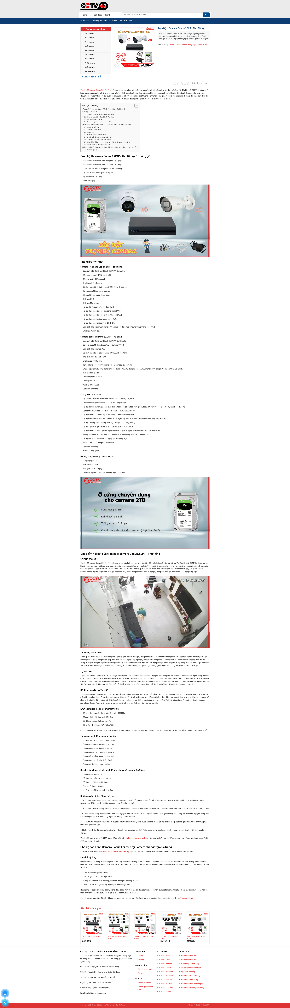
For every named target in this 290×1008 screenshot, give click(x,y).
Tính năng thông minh (94, 129)
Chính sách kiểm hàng (189, 980)
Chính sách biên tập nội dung (192, 988)
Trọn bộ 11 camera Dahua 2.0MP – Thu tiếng (98, 90)
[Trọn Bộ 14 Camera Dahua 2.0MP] (92, 923)
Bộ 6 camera (89, 50)
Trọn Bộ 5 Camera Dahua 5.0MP (143, 938)
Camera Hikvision (166, 972)
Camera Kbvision (166, 976)
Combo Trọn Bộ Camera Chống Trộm (104, 21)
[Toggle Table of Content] (135, 106)
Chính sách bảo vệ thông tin (192, 984)
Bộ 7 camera (89, 55)
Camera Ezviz (164, 960)
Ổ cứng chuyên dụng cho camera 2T (99, 122)
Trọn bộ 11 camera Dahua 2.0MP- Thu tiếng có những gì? (104, 109)
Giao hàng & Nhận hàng (190, 964)
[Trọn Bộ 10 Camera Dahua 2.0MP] (171, 923)
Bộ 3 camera (89, 38)
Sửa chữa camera (144, 983)
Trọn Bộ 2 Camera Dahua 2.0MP (196, 938)
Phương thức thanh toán (191, 968)
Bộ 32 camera (90, 71)
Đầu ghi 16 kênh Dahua (94, 119)
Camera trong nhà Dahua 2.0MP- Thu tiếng (100, 114)
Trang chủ (86, 15)
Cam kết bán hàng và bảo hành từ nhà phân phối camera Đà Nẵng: (108, 142)
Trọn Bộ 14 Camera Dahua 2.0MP (91, 938)
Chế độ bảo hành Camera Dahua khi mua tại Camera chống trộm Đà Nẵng (110, 147)
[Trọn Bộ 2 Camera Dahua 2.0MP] (197, 923)
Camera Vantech (165, 980)
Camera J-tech (165, 992)
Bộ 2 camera (89, 34)
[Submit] (206, 14)
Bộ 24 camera (90, 67)
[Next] (209, 928)
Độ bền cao (90, 132)
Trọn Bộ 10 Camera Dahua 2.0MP (170, 938)
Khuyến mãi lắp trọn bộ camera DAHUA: (99, 137)
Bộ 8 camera (89, 59)
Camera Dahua (165, 968)
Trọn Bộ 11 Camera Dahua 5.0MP (117, 938)
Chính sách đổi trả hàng (190, 976)
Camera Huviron (165, 984)
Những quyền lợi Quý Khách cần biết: (98, 144)
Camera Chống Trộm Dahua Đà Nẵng (194, 45)
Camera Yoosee (165, 964)
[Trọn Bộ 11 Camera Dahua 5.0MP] (118, 923)
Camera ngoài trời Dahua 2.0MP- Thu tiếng (100, 117)
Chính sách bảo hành (189, 960)
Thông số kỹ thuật (90, 112)
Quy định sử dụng (188, 972)
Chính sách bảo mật (189, 956)
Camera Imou (164, 956)
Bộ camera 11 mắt (127, 21)
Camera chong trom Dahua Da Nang (115, 851)
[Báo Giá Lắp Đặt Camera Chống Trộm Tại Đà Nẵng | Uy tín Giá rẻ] (94, 6)
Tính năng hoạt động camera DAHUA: (99, 139)
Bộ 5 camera (89, 46)
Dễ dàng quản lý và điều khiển (96, 134)
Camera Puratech (166, 988)
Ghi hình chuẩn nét (93, 127)
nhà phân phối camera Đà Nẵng (136, 838)
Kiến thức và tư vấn (145, 969)
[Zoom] (116, 64)
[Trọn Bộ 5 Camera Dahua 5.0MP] (145, 923)
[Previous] (80, 928)
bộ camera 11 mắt (186, 898)
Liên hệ (108, 15)
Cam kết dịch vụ (92, 150)
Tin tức (140, 973)
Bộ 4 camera (89, 42)
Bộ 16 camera (90, 63)
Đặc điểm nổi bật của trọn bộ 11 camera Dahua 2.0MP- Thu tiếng (107, 125)
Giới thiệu (98, 15)
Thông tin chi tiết (91, 76)
